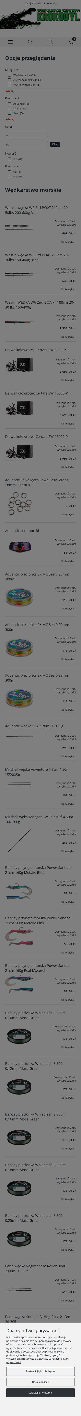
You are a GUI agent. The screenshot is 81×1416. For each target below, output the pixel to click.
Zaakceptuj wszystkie (40, 1392)
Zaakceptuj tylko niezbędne (40, 1371)
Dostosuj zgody (40, 1382)
